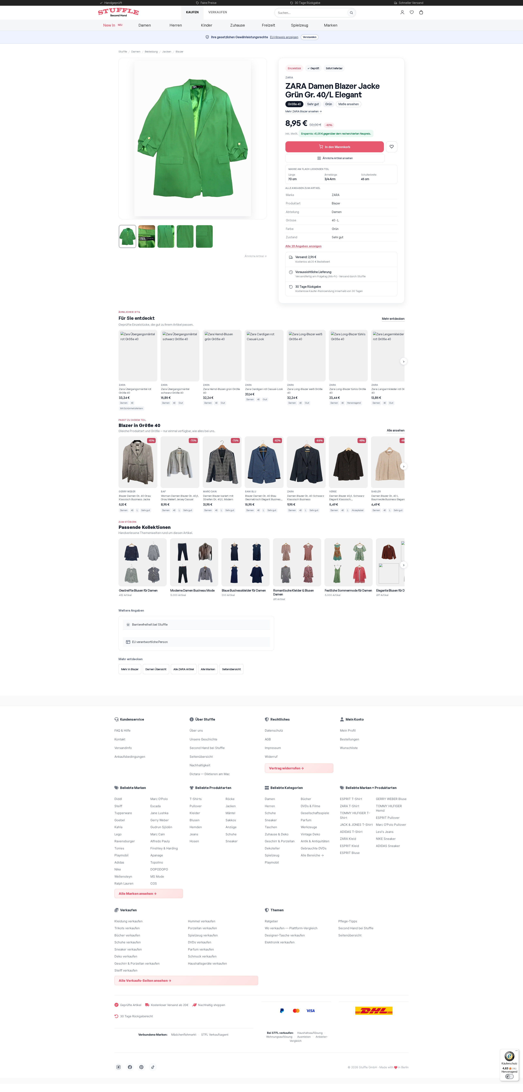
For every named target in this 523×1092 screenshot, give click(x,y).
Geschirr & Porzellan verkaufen (137, 963)
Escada (155, 806)
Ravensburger (124, 841)
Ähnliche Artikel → (256, 256)
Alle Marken (208, 669)
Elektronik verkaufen (280, 942)
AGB (268, 739)
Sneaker (232, 841)
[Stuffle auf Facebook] (130, 1067)
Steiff (118, 806)
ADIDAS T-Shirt (351, 832)
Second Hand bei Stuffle (207, 748)
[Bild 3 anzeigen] (165, 236)
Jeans (194, 834)
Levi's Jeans (384, 832)
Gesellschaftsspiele (315, 813)
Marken (330, 25)
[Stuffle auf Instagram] (118, 1067)
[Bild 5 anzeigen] (204, 236)
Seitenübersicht (231, 669)
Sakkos (231, 820)
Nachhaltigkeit (200, 765)
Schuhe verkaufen (127, 942)
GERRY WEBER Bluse (391, 799)
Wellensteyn (123, 876)
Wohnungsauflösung (279, 1036)
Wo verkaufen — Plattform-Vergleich (291, 928)
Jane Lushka (159, 813)
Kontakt (119, 739)
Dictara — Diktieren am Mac (210, 774)
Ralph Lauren (123, 883)
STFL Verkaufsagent (214, 1034)
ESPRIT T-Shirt (351, 799)
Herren (176, 25)
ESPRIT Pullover (388, 818)
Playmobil (121, 855)
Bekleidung (151, 51)
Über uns (196, 730)
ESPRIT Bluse (350, 853)
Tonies (119, 848)
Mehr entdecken (393, 318)
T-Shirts (196, 799)
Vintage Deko (310, 834)
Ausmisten (304, 1036)
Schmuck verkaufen (202, 956)
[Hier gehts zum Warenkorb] (421, 12)
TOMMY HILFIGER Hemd (389, 808)
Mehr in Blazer (130, 669)
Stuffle (122, 51)
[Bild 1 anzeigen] (127, 236)
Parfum (306, 820)
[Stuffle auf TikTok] (153, 1067)
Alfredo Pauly (160, 841)
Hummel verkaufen (201, 921)
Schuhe (231, 834)
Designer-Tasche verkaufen (285, 935)
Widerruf (271, 757)
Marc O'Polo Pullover (391, 825)
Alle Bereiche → (312, 855)
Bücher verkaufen (127, 935)
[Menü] (516, 1051)
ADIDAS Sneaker (388, 846)
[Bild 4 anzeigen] (185, 236)
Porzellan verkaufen (202, 928)
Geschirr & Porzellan (280, 841)
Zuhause (237, 25)
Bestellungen (349, 739)
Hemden (196, 827)
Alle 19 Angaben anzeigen (303, 246)
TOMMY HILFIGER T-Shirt (355, 815)
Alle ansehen (396, 430)
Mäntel (230, 813)
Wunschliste (349, 748)
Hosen (194, 841)
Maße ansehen (349, 104)
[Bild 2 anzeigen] (146, 236)
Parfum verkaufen (201, 949)
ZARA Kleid (348, 839)
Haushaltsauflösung (310, 1032)
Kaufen (192, 12)
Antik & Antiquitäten (315, 841)
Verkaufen (217, 12)
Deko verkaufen (125, 956)
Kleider (195, 813)
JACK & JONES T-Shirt (356, 825)
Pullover (196, 806)
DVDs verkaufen (199, 942)
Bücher (306, 799)
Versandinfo (123, 748)
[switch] (509, 1076)
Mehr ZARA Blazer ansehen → (303, 111)
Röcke (230, 799)
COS (153, 883)
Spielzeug (299, 25)
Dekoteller (272, 848)
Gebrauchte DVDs (313, 848)
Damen (145, 25)
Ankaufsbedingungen (129, 757)
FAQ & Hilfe (122, 730)
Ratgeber (271, 921)
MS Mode (157, 876)
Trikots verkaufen (127, 928)
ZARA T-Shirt (349, 806)
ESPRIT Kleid (349, 846)
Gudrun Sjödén (161, 827)
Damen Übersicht (156, 669)
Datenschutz (274, 730)
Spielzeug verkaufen (203, 935)
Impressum (273, 748)
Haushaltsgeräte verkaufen (207, 963)
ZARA (289, 77)
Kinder (206, 25)
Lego (118, 834)
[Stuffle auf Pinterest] (141, 1067)
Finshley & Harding (164, 848)
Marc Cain (157, 834)
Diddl (118, 799)
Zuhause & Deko (276, 834)
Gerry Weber (159, 820)
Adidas (119, 862)
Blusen (195, 820)
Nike (117, 869)
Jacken (166, 51)
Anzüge (231, 827)
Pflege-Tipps (347, 921)
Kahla (118, 827)
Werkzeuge (309, 827)
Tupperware (123, 813)
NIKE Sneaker (386, 839)
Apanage (156, 855)
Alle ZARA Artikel (183, 669)
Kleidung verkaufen (128, 921)
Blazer (179, 51)
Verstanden (309, 37)
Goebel (119, 820)
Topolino (156, 862)
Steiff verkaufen (125, 970)
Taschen (271, 827)
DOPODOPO (159, 869)
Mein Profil (348, 730)
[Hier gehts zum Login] (402, 12)
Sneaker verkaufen (128, 949)
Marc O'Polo (159, 799)
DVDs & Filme (310, 806)
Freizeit (268, 25)
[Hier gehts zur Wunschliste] (412, 12)
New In (113, 25)
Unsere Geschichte (203, 739)
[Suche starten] (351, 13)
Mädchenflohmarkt (183, 1034)
